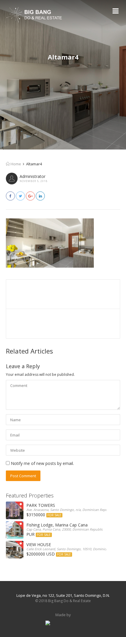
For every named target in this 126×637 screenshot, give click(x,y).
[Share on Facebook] (10, 196)
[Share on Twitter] (20, 196)
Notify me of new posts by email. (42, 463)
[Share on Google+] (30, 196)
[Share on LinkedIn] (40, 196)
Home (15, 164)
